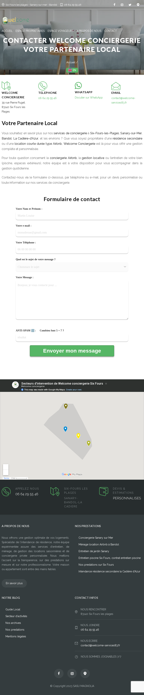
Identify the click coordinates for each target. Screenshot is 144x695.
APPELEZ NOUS (27, 488)
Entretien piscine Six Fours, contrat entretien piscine (110, 557)
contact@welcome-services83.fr (100, 645)
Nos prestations (14, 629)
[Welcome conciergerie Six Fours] (72, 20)
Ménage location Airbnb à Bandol (99, 544)
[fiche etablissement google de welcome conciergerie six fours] (138, 4)
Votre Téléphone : (26, 242)
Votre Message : (25, 277)
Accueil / (72, 62)
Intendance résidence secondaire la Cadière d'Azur (109, 571)
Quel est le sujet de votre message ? (36, 259)
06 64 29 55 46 (72, 4)
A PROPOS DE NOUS (88, 30)
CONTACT (110, 30)
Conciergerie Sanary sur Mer (96, 537)
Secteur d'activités (16, 616)
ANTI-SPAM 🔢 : (40, 330)
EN (74, 70)
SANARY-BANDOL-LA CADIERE (73, 502)
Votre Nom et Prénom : (29, 209)
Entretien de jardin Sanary (94, 551)
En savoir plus (14, 583)
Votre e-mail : (24, 225)
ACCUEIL (7, 30)
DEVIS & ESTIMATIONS (123, 490)
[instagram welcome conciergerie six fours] (122, 4)
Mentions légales (15, 636)
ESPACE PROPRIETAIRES (30, 30)
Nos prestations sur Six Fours (96, 564)
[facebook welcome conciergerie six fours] (114, 4)
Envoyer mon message (72, 351)
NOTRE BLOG (11, 597)
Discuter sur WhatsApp (89, 97)
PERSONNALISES (127, 498)
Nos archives (13, 622)
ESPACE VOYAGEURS (60, 30)
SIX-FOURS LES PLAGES (76, 490)
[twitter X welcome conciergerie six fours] (130, 4)
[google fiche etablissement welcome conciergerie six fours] (85, 673)
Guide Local (12, 609)
